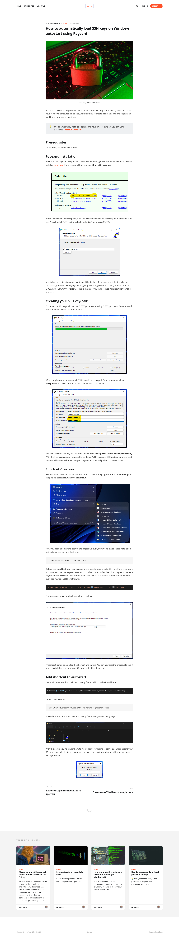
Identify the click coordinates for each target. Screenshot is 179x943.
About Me (41, 6)
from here (58, 165)
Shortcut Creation (72, 129)
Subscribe (156, 6)
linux (65, 23)
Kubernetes (29, 6)
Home (18, 6)
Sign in (145, 6)
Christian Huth (54, 23)
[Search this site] (137, 6)
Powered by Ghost (156, 932)
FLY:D (88, 102)
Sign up (89, 932)
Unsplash (96, 102)
